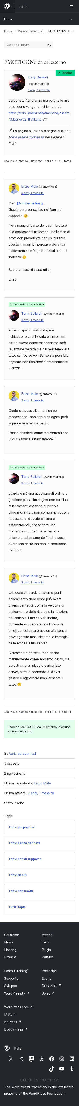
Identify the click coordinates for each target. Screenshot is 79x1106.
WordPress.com (18, 1007)
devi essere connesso (27, 137)
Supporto (11, 978)
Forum (8, 19)
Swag (48, 993)
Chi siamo (11, 935)
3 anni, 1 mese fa (39, 90)
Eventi (46, 978)
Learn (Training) (16, 971)
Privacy (10, 957)
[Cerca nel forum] (49, 44)
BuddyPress (15, 1029)
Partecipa (49, 971)
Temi (45, 942)
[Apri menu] (72, 6)
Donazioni (52, 986)
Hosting (10, 950)
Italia (17, 1048)
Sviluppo (10, 986)
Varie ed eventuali (30, 31)
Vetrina (47, 935)
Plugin (46, 950)
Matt (10, 1014)
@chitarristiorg (30, 203)
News (8, 942)
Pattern (47, 957)
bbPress (12, 1022)
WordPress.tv (16, 993)
